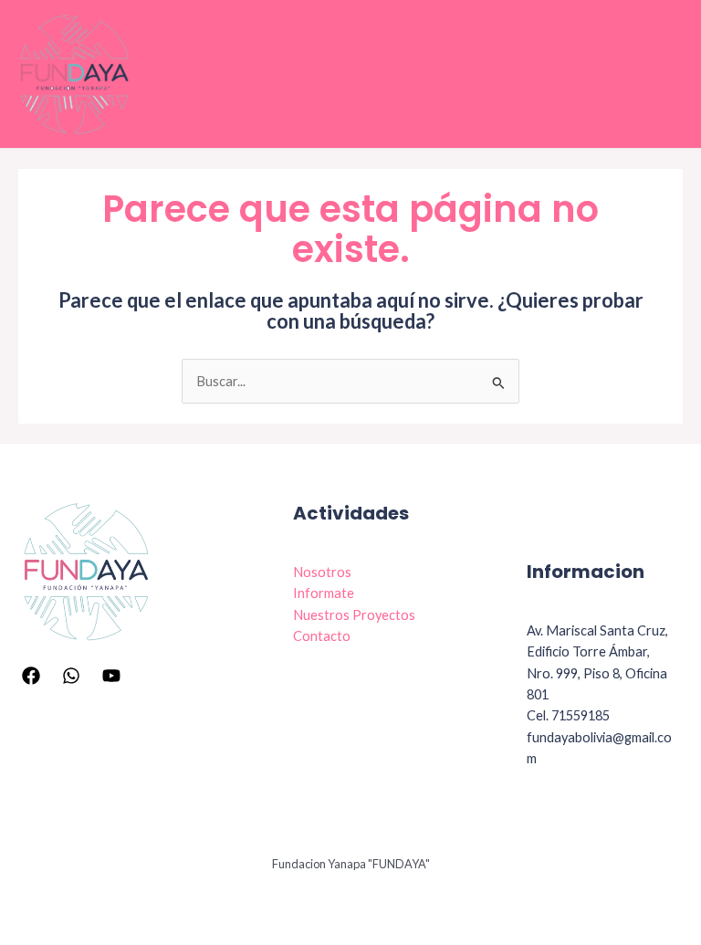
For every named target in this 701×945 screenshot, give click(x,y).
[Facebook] (31, 676)
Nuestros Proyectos (354, 615)
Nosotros (322, 572)
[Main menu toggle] (663, 74)
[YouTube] (111, 676)
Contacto (321, 636)
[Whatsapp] (71, 676)
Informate (323, 593)
